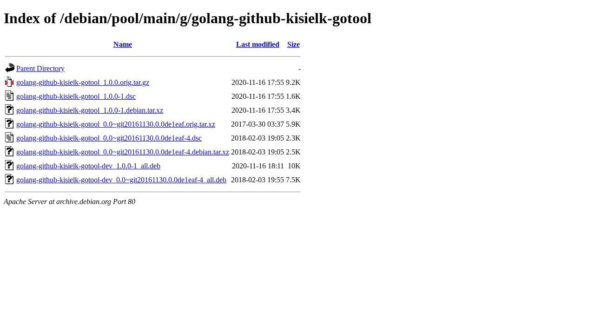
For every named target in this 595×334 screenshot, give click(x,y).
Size (293, 44)
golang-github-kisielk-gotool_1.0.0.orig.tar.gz (82, 82)
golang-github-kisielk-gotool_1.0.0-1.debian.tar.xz (89, 110)
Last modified (257, 44)
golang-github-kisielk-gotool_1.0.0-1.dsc (76, 96)
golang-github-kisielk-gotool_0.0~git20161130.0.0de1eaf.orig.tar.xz (115, 124)
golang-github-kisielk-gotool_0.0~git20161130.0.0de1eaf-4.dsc (109, 138)
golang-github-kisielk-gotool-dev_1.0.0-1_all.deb (88, 166)
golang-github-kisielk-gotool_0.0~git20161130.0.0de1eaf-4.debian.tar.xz (122, 152)
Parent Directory (40, 68)
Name (122, 44)
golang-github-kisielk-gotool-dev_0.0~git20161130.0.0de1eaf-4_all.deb (121, 180)
